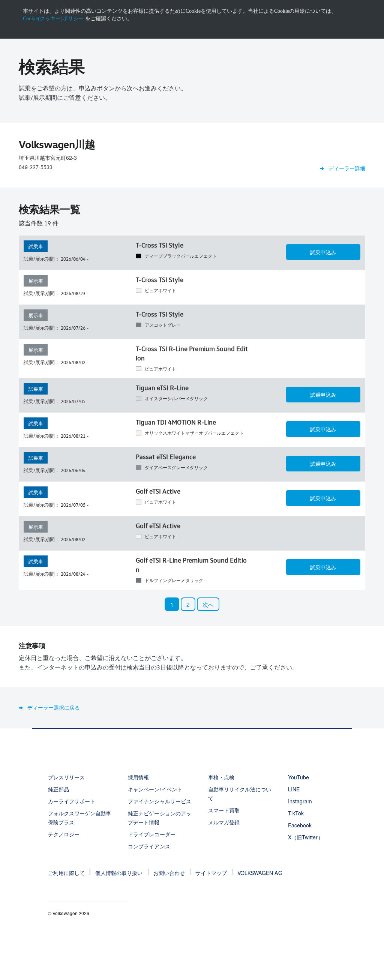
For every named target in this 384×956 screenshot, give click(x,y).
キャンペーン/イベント (155, 789)
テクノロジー (64, 834)
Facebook (300, 825)
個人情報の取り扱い (118, 872)
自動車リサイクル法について (239, 793)
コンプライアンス (149, 846)
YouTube (298, 777)
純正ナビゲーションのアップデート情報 (159, 817)
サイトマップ (211, 872)
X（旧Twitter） (305, 837)
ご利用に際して (66, 872)
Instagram (300, 801)
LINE (294, 789)
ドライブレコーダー (151, 834)
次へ (208, 604)
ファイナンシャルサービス (159, 801)
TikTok (296, 813)
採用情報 (138, 777)
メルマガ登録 (224, 822)
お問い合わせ (169, 872)
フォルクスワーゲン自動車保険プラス (79, 817)
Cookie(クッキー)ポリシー (53, 18)
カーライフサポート (71, 801)
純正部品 (58, 789)
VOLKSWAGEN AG (259, 872)
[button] (323, 252)
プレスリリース (66, 777)
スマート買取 (224, 810)
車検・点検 (221, 777)
